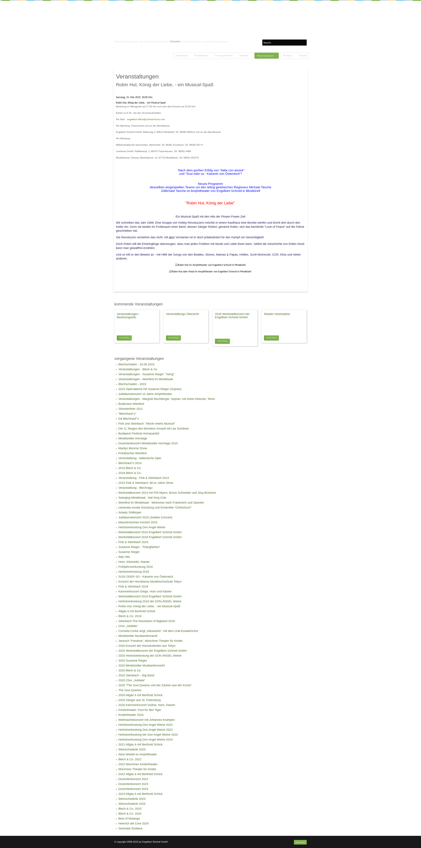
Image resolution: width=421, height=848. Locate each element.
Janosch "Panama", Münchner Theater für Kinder (150, 640)
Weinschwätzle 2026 (132, 803)
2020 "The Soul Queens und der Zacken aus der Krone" (155, 685)
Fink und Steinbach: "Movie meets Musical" (146, 423)
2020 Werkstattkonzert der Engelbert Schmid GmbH (152, 650)
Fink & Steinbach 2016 (133, 542)
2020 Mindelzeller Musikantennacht (141, 665)
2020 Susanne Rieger (132, 660)
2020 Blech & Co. (129, 670)
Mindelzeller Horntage (132, 438)
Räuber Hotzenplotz (277, 314)
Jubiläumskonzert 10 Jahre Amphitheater (145, 394)
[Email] (304, 91)
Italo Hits (124, 557)
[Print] (300, 91)
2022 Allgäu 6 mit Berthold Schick (140, 774)
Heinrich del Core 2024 (133, 823)
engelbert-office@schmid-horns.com (146, 119)
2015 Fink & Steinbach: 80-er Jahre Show (145, 482)
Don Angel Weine (223, 55)
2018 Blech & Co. (129, 473)
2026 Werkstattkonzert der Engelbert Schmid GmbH (232, 315)
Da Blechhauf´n (128, 418)
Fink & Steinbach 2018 (133, 586)
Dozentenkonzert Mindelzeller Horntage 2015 (148, 443)
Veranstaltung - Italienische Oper (139, 458)
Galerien (243, 55)
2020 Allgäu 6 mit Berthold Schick (140, 695)
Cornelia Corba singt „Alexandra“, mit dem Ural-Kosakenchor (158, 631)
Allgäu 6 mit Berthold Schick (136, 611)
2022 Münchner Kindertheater (138, 764)
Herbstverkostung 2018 (133, 571)
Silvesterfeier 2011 (130, 408)
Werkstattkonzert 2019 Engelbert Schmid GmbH (150, 596)
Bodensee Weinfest (131, 403)
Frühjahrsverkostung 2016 (135, 566)
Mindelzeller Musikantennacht (137, 636)
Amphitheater (201, 55)
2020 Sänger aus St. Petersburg (139, 700)
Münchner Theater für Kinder (137, 769)
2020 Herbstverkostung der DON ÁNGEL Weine (149, 655)
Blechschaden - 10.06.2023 (136, 364)
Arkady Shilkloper (129, 512)
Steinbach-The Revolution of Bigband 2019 (146, 621)
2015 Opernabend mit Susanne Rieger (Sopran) (149, 389)
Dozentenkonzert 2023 (133, 784)
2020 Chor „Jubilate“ (131, 680)
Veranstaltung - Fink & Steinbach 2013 (143, 478)
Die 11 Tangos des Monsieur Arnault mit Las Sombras (153, 428)
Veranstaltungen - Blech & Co (137, 369)
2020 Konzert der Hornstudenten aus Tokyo (146, 645)
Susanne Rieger (129, 552)
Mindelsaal (181, 55)
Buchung (287, 55)
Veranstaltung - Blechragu (135, 487)
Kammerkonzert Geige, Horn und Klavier (145, 591)
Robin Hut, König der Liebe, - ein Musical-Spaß (149, 606)
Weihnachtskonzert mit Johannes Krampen (146, 719)
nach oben (300, 842)
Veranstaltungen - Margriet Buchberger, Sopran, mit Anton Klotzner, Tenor (166, 399)
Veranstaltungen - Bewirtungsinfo (128, 315)
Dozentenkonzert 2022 (133, 779)
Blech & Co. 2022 (129, 759)
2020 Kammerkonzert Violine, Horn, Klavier (146, 705)
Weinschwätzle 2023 (132, 749)
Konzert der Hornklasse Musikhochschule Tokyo (149, 581)
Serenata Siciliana (130, 828)
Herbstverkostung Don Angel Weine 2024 (145, 739)
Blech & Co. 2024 (129, 813)
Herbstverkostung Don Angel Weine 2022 (145, 724)
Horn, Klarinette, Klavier (134, 561)
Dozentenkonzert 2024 (133, 789)
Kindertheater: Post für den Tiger (139, 710)
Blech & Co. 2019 (129, 616)
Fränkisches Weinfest (132, 453)
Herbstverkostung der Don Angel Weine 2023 (148, 734)
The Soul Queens (129, 690)
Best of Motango (129, 818)
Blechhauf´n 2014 (130, 463)
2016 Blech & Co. (129, 468)
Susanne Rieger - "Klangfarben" (139, 547)
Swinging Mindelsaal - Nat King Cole (142, 497)
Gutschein (175, 41)
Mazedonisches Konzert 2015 (137, 522)
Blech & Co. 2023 (129, 808)
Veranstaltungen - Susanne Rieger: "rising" (146, 374)
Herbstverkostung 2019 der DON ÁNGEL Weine (149, 601)
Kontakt (303, 55)
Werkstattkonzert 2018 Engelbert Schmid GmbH (150, 537)
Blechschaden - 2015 (132, 384)
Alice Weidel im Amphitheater (137, 754)
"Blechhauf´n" (127, 413)
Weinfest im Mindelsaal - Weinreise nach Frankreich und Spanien (161, 502)
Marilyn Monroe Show (132, 448)
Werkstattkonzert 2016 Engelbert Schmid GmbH (150, 532)
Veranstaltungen (265, 55)
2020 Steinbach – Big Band (136, 675)
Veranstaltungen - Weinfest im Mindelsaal (145, 379)
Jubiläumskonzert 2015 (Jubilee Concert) (145, 517)
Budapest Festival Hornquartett (138, 433)
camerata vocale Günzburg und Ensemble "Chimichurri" (154, 507)
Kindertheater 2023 (131, 715)
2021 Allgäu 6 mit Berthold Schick (140, 744)
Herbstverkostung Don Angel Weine (141, 527)
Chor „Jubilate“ (128, 626)
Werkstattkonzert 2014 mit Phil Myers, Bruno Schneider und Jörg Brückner (167, 492)
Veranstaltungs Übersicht (182, 314)
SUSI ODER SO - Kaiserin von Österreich (145, 576)
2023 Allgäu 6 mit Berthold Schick (140, 794)
